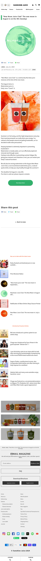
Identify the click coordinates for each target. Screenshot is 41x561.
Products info (19, 9)
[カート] (39, 5)
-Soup (3, 519)
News (21, 494)
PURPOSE (30, 557)
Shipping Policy (24, 521)
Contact (22, 524)
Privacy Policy (23, 516)
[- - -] (2, 5)
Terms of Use (23, 514)
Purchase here (20, 183)
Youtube (37, 533)
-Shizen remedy (6, 516)
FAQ (20, 471)
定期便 (34, 69)
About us (3, 496)
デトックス (18, 69)
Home (2, 494)
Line (8, 533)
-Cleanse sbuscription (7, 504)
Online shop (4, 9)
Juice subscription (5, 509)
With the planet (29, 9)
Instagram (3, 533)
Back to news (21, 222)
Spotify (32, 533)
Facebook (13, 533)
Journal (3, 524)
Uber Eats (27, 533)
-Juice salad (5, 521)
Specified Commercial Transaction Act (29, 511)
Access (22, 501)
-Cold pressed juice (6, 514)
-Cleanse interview (6, 506)
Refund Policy (23, 519)
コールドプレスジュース (8, 69)
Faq (21, 509)
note (22, 533)
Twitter (18, 533)
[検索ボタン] (36, 5)
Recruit (22, 504)
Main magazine (24, 506)
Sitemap (22, 526)
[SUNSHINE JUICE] (20, 5)
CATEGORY (10, 557)
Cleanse (11, 9)
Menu (21, 499)
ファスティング (27, 69)
